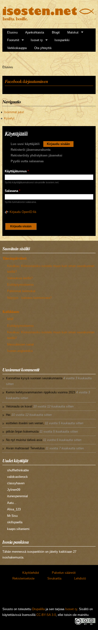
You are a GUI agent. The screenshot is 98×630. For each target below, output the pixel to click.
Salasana (12, 191)
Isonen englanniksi (20, 351)
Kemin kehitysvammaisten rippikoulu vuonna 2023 (40, 392)
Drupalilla (38, 609)
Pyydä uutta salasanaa (27, 161)
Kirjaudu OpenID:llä (23, 212)
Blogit (56, 32)
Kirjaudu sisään (60, 144)
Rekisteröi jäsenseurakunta (30, 149)
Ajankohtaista (34, 32)
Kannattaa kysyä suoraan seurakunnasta (34, 378)
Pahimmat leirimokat (21, 291)
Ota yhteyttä (42, 48)
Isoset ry (35, 40)
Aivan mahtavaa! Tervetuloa (25, 448)
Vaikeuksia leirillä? (20, 278)
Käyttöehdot (30, 572)
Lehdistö (80, 578)
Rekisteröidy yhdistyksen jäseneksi (36, 155)
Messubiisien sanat (20, 344)
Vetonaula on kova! (19, 406)
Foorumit (11, 40)
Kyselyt (9, 118)
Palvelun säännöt (64, 572)
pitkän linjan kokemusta (22, 431)
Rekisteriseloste (23, 578)
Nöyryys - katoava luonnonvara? (29, 298)
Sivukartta (54, 578)
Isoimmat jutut (14, 112)
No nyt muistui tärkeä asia (24, 440)
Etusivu (12, 32)
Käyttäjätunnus (17, 171)
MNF (10, 319)
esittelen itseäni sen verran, (25, 423)
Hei (8, 415)
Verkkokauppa (17, 48)
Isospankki (61, 40)
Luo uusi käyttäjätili (25, 144)
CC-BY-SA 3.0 (46, 615)
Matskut (71, 32)
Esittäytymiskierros (20, 284)
